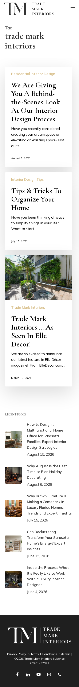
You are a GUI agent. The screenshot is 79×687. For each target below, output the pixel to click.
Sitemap (65, 654)
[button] (73, 9)
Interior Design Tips (27, 179)
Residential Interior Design (33, 74)
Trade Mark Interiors (28, 307)
